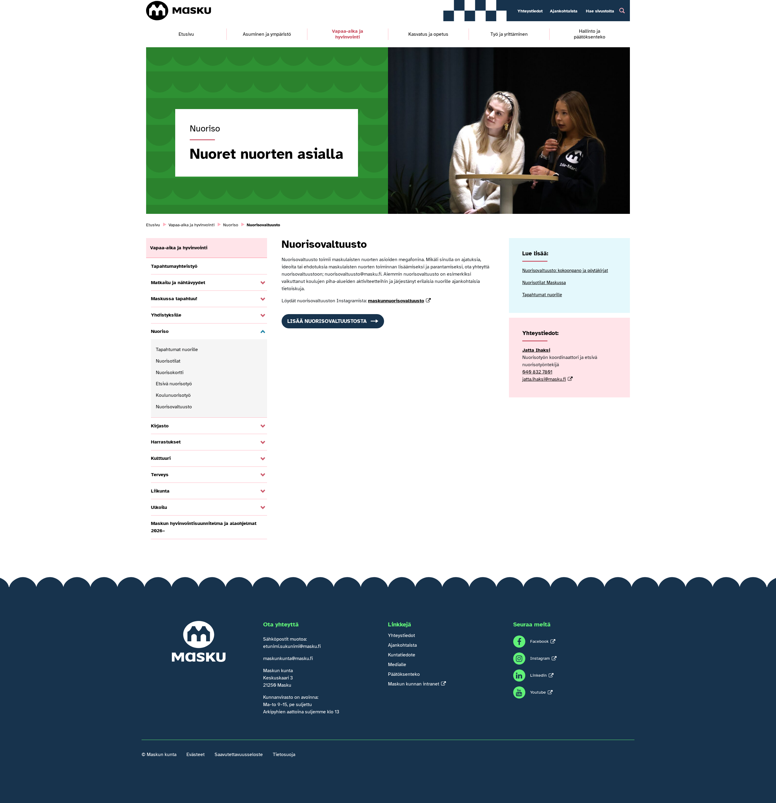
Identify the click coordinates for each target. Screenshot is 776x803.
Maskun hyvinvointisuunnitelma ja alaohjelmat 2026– (203, 527)
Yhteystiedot (530, 11)
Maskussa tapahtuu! (174, 299)
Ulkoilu (159, 507)
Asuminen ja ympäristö (267, 34)
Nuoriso (160, 331)
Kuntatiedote (401, 655)
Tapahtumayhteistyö (174, 266)
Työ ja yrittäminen (509, 34)
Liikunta (160, 491)
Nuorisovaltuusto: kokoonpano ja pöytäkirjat (565, 270)
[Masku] (178, 10)
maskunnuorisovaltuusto (396, 301)
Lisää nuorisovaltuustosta (327, 321)
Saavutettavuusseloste (239, 755)
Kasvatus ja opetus (428, 34)
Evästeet (195, 755)
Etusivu (186, 34)
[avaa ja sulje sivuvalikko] (263, 283)
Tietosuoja (284, 755)
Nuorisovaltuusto (174, 407)
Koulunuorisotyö (173, 395)
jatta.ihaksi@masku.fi (544, 379)
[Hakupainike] (622, 10)
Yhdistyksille (166, 315)
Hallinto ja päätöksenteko (589, 34)
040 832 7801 (537, 372)
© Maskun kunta (159, 755)
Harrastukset (166, 442)
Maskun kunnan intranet (413, 684)
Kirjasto (160, 426)
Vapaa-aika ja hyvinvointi (347, 34)
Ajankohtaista (563, 11)
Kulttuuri (161, 458)
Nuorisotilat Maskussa (544, 282)
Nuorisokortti (169, 373)
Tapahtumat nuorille (177, 350)
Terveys (160, 475)
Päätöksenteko (404, 674)
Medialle (397, 665)
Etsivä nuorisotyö (174, 384)
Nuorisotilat (168, 361)
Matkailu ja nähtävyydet (178, 283)
